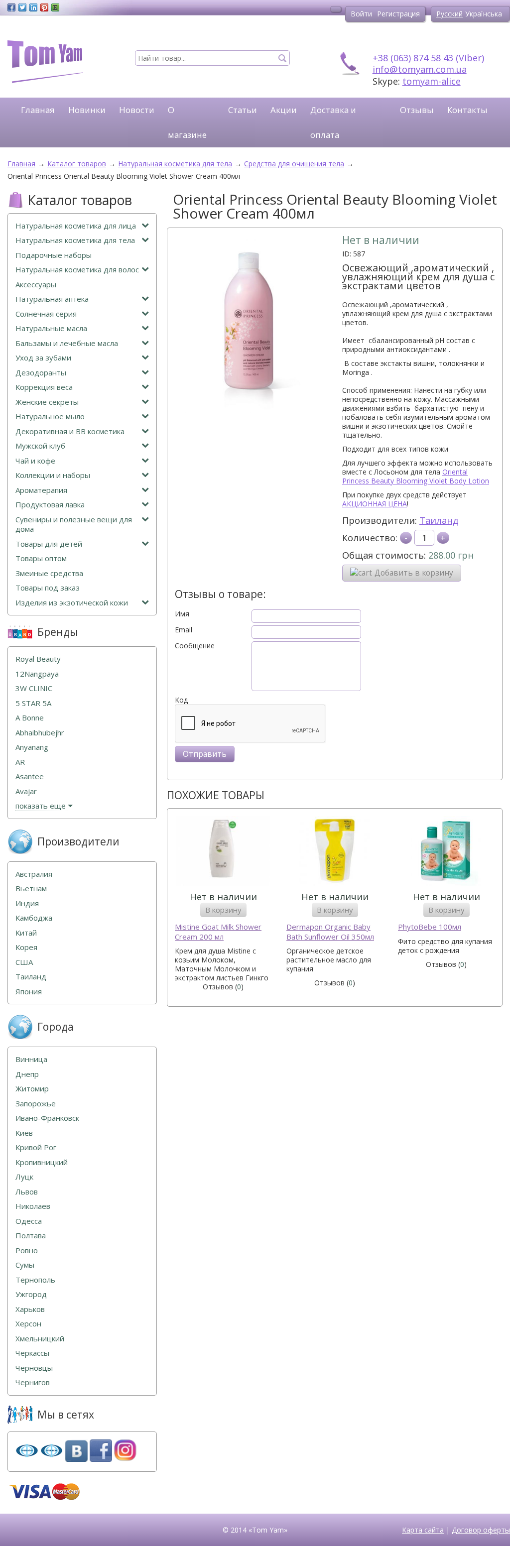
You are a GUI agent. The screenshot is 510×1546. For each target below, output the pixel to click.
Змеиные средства (49, 573)
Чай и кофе (35, 461)
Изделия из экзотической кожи (71, 602)
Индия (27, 903)
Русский (449, 13)
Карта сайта (423, 1530)
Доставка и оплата (333, 122)
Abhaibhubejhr (39, 732)
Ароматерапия (41, 490)
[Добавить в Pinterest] (44, 7)
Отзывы (417, 110)
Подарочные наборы (53, 255)
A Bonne (29, 717)
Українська (483, 13)
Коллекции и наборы (52, 475)
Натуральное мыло (50, 416)
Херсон (28, 1323)
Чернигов (32, 1382)
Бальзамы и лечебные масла (66, 343)
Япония (28, 991)
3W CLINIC (33, 688)
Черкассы (32, 1353)
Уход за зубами (43, 357)
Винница (31, 1059)
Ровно (26, 1250)
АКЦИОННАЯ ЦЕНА (374, 503)
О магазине (187, 122)
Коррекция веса (44, 387)
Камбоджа (33, 918)
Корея (26, 947)
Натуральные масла (51, 328)
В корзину (223, 910)
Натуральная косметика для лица (75, 226)
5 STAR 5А (33, 703)
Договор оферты (481, 1530)
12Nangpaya (37, 674)
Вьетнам (31, 888)
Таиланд (439, 520)
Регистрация (398, 13)
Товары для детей (48, 544)
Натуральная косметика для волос (77, 269)
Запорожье (35, 1103)
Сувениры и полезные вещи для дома (73, 524)
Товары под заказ (47, 588)
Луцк (24, 1177)
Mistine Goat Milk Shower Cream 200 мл (218, 932)
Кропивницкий (41, 1162)
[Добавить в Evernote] (55, 7)
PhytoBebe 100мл (429, 927)
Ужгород (31, 1294)
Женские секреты (47, 402)
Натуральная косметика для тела (75, 240)
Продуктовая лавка (50, 504)
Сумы (24, 1265)
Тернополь (35, 1280)
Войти (361, 13)
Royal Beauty (38, 659)
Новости (136, 110)
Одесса (28, 1221)
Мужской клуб (40, 446)
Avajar (26, 791)
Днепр (27, 1074)
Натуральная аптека (52, 299)
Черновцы (34, 1368)
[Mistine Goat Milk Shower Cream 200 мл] (223, 852)
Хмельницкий (39, 1338)
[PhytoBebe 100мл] (446, 852)
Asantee (29, 776)
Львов (26, 1191)
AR (20, 762)
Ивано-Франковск (47, 1118)
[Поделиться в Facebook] (11, 7)
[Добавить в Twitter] (22, 7)
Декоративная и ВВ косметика (70, 431)
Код (181, 700)
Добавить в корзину (414, 573)
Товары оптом (41, 558)
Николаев (32, 1206)
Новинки (87, 110)
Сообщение (195, 645)
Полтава (30, 1235)
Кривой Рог (35, 1147)
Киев (24, 1133)
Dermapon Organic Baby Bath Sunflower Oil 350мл (330, 932)
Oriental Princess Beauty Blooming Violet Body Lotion (415, 476)
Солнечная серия (46, 314)
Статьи (242, 110)
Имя (182, 613)
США (24, 962)
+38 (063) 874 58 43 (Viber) (428, 58)
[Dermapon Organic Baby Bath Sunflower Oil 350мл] (334, 852)
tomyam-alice (431, 81)
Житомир (32, 1088)
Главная (38, 110)
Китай (26, 933)
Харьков (30, 1309)
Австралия (33, 874)
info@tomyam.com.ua (420, 69)
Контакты (467, 110)
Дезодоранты (40, 372)
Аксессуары (35, 284)
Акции (283, 110)
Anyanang (31, 747)
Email (183, 629)
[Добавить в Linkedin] (33, 7)
